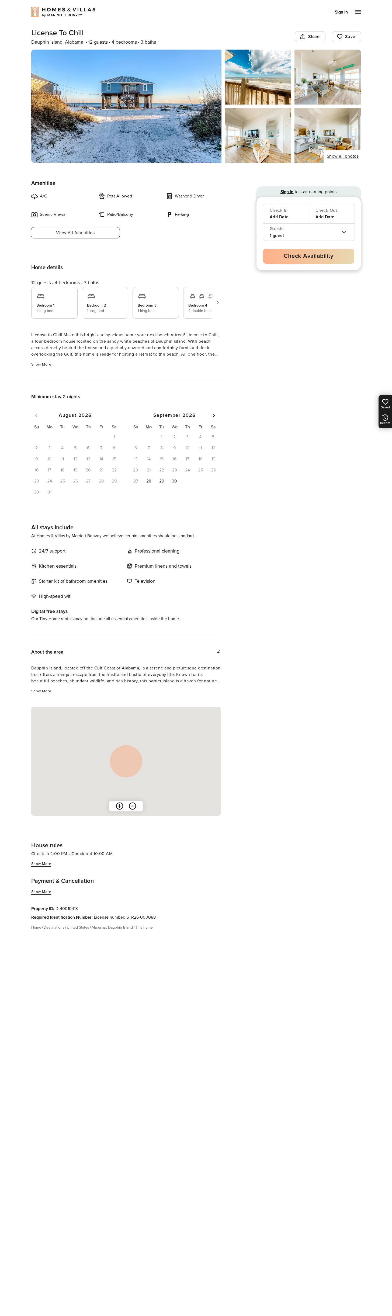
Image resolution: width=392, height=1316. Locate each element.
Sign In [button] (341, 12)
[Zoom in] (119, 806)
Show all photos (343, 156)
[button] (148, 481)
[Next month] (214, 415)
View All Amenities (75, 232)
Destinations (54, 927)
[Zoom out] (132, 806)
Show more (41, 364)
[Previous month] (36, 415)
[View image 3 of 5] (327, 77)
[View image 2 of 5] (258, 77)
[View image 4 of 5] (258, 135)
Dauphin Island (120, 927)
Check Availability (308, 256)
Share (314, 36)
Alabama (99, 927)
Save (350, 36)
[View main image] (126, 106)
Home (36, 927)
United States (78, 927)
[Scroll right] (217, 302)
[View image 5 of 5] (327, 135)
